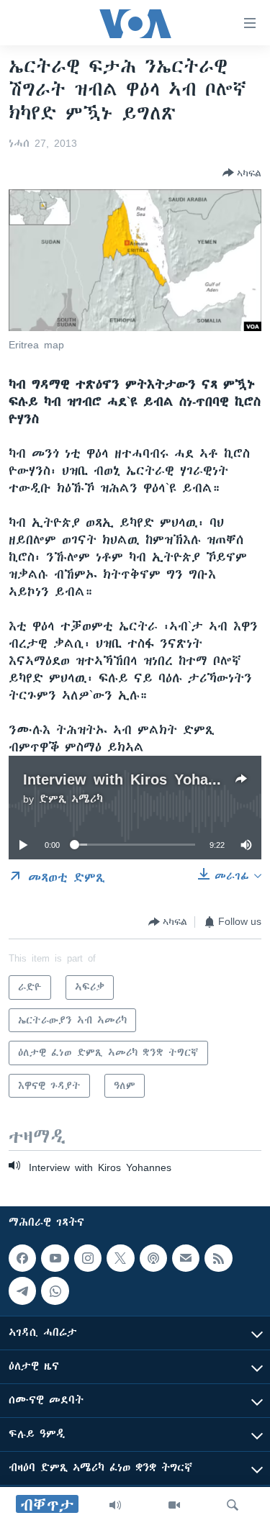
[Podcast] (153, 1258)
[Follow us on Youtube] (54, 1258)
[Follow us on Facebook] (22, 1258)
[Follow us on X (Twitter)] (120, 1258)
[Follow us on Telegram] (22, 1291)
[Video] (174, 1505)
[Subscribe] (185, 1258)
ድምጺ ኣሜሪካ (71, 798)
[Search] (232, 1505)
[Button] (241, 172)
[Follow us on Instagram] (88, 1258)
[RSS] (218, 1258)
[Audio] (115, 1505)
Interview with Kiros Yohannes (132, 779)
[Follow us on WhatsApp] (54, 1291)
